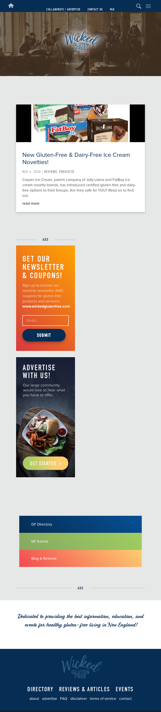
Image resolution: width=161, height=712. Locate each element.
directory (40, 689)
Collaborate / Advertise (63, 9)
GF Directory (41, 524)
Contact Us (95, 9)
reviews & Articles (84, 689)
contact (125, 698)
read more (30, 203)
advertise (49, 698)
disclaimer (78, 698)
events (125, 689)
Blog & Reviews (44, 558)
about (34, 698)
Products (66, 172)
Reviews (50, 172)
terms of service (103, 698)
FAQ (112, 9)
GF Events (39, 541)
